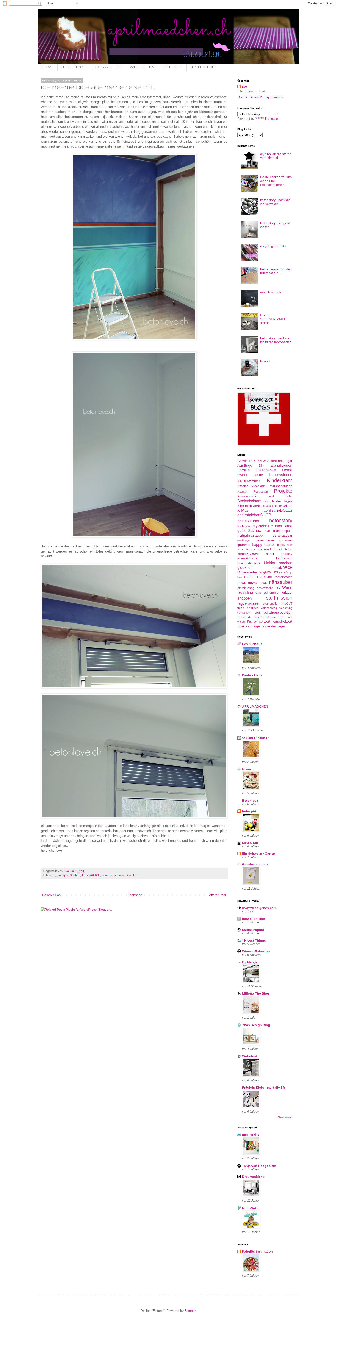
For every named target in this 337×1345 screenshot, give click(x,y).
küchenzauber (247, 572)
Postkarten (260, 491)
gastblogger (243, 540)
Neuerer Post (51, 895)
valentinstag (269, 608)
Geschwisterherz (255, 864)
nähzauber (280, 582)
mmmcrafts (250, 1134)
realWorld (284, 588)
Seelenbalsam (249, 501)
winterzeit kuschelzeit (273, 621)
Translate (271, 118)
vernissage (243, 612)
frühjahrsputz (282, 531)
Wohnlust (249, 1056)
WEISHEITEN (142, 67)
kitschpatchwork (248, 563)
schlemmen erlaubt (278, 592)
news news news (113, 875)
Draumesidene (253, 1176)
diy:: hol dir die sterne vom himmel (275, 156)
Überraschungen (249, 626)
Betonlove (250, 800)
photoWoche (265, 588)
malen (249, 577)
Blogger (190, 1310)
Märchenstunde (281, 486)
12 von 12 (244, 461)
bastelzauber (248, 521)
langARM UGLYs (270, 572)
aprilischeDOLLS (277, 510)
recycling (245, 592)
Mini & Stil (250, 843)
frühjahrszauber (250, 535)
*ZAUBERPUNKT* (255, 738)
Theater (277, 506)
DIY (261, 465)
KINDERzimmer (248, 481)
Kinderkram (279, 480)
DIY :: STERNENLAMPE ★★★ (273, 319)
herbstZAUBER (248, 553)
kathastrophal (253, 930)
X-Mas (243, 510)
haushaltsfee (283, 549)
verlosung (285, 608)
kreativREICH (91, 875)
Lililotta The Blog (255, 993)
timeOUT (286, 603)
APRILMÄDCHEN (255, 706)
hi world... (267, 361)
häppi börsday (279, 553)
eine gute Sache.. (68, 875)
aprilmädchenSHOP (254, 515)
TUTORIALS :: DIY (107, 67)
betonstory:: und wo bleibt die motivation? (275, 340)
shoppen (244, 598)
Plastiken (242, 491)
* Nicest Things (254, 940)
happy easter (263, 544)
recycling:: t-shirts (273, 246)
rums (258, 592)
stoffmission (279, 598)
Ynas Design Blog (256, 1025)
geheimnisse (265, 540)
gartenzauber (282, 535)
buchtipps (243, 526)
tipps (240, 608)
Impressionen (280, 475)
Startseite (135, 895)
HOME (47, 67)
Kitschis (242, 486)
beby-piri (249, 811)
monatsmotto (283, 577)
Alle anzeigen (285, 1117)
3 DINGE (260, 461)
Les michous (252, 644)
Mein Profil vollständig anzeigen (260, 97)
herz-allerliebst (253, 919)
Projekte (131, 875)
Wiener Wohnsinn (256, 951)
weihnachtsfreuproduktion (273, 612)
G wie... (248, 769)
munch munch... (272, 292)
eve (267, 531)
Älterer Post (217, 895)
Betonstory (203, 67)
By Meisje (249, 962)
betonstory (280, 520)
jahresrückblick (247, 558)
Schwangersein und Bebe (264, 496)
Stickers (266, 506)
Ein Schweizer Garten (258, 853)
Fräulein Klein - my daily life (264, 1087)
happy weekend (258, 549)
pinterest (172, 67)
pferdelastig (245, 588)
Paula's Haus (252, 675)
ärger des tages (273, 626)
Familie (243, 470)
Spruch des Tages (278, 501)
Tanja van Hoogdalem (259, 1166)
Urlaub (287, 506)
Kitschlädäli (259, 486)
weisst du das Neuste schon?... (261, 617)
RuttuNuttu (251, 1208)
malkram (264, 577)
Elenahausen (281, 465)
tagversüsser (248, 603)
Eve (245, 87)
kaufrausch (284, 558)
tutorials (252, 608)
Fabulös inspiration (257, 1251)
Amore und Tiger (279, 461)
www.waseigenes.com (259, 908)
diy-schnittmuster (267, 526)
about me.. (72, 67)
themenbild (270, 603)
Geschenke (266, 470)
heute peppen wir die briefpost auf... (275, 271)
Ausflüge (244, 465)
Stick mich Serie (249, 506)
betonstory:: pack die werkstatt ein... (275, 202)
